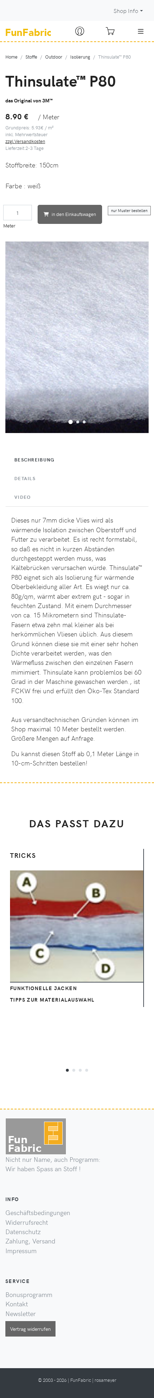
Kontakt (16, 1304)
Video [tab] (22, 497)
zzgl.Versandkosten (25, 141)
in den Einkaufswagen (74, 214)
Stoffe (31, 57)
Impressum (21, 1250)
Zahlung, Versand (30, 1241)
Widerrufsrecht (26, 1222)
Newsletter (20, 1313)
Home (11, 57)
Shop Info (126, 10)
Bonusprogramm (28, 1294)
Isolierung (80, 57)
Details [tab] (24, 478)
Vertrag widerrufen (30, 1328)
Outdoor (53, 57)
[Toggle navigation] (140, 31)
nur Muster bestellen (129, 210)
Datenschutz (23, 1231)
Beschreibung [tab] (34, 459)
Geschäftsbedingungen (37, 1212)
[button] (70, 421)
